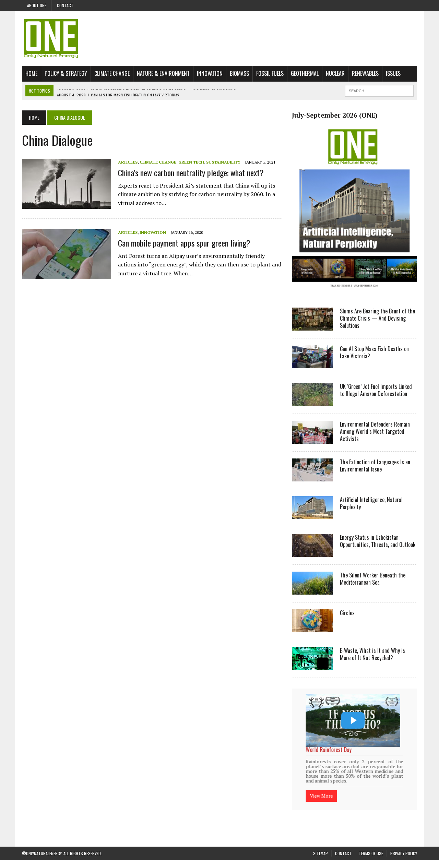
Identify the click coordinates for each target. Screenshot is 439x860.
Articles (128, 162)
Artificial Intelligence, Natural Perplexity (371, 503)
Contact (65, 5)
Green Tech (191, 162)
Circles (347, 613)
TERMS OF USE (371, 845)
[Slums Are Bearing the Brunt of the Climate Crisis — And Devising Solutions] (312, 326)
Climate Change (112, 73)
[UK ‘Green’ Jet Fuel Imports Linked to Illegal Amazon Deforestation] (312, 401)
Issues (393, 73)
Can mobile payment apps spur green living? (184, 243)
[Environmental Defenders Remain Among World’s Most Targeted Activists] (312, 439)
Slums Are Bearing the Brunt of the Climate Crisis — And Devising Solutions (377, 318)
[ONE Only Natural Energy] (219, 38)
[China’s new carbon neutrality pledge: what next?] (66, 204)
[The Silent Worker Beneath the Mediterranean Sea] (312, 590)
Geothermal (305, 73)
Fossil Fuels (270, 73)
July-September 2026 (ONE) (335, 115)
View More (321, 787)
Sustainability (223, 162)
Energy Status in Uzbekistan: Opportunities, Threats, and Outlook (377, 541)
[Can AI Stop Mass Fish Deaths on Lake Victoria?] (312, 364)
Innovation (210, 73)
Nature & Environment (163, 73)
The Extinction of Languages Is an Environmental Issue (375, 465)
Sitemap (320, 845)
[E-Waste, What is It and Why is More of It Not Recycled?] (312, 665)
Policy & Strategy (66, 73)
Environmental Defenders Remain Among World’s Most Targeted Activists (375, 431)
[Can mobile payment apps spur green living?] (66, 274)
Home (31, 73)
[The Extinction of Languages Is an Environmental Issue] (312, 477)
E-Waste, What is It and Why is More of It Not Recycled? (372, 654)
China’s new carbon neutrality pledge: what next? (191, 172)
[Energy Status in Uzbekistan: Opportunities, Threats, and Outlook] (312, 552)
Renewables (365, 73)
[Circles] (312, 628)
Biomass (239, 73)
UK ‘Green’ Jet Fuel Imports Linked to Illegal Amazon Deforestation (376, 390)
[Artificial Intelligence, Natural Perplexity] (312, 514)
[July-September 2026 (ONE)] (354, 292)
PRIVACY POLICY (403, 845)
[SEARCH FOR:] (379, 90)
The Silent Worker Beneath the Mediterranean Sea (372, 578)
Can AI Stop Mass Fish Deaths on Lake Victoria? (374, 352)
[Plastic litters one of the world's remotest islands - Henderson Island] (353, 720)
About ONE (36, 5)
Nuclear (335, 73)
